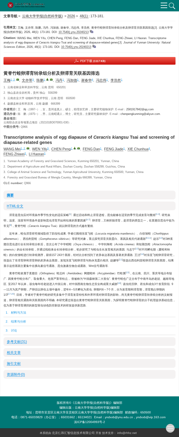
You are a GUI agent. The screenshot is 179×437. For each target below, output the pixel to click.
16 (119, 283)
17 (9, 294)
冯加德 (72, 80)
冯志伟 (101, 80)
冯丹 (58, 80)
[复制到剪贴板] (91, 31)
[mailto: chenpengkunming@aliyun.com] (78, 148)
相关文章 (14, 352)
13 (137, 248)
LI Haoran (36, 154)
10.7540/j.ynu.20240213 (74, 32)
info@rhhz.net (127, 433)
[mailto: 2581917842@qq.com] (27, 148)
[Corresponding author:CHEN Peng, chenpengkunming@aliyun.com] (75, 148)
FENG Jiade (113, 149)
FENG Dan (91, 149)
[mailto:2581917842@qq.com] (17, 79)
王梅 (6, 80)
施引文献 (14, 363)
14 (142, 254)
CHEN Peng (61, 149)
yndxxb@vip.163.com (151, 417)
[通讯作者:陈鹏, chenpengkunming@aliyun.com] (47, 79)
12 (161, 238)
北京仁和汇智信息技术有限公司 (74, 433)
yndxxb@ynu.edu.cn (119, 417)
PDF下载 (92, 61)
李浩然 (115, 80)
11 (149, 238)
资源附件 (16, 374)
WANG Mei (12, 149)
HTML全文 (15, 206)
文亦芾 (27, 80)
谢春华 (86, 80)
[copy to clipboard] (94, 46)
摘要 (10, 195)
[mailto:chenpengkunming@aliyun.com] (51, 79)
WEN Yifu (39, 149)
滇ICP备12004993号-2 (89, 422)
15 (127, 272)
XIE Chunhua (137, 149)
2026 (71, 16)
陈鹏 (39, 80)
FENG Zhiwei (14, 154)
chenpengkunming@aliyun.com (140, 114)
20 (12, 294)
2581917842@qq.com (140, 109)
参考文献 (17, 342)
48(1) (84, 16)
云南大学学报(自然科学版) (42, 16)
